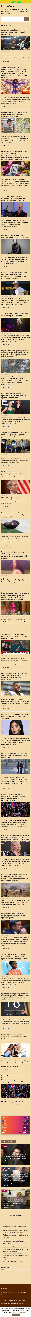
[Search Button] (26, 19)
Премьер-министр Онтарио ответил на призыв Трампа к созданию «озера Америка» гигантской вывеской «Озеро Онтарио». (15, 997)
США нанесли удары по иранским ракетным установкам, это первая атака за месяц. (14, 636)
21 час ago (5, 616)
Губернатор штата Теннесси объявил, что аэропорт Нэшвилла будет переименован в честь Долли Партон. (15, 837)
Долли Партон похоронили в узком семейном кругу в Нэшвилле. (14, 315)
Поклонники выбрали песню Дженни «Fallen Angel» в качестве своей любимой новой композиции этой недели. (15, 555)
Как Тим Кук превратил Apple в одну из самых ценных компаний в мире (14, 237)
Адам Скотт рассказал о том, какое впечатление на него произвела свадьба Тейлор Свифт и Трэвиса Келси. (15, 1158)
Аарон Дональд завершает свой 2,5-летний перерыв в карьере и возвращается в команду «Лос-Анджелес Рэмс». (14, 676)
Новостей (25, 1292)
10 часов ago (5, 374)
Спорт (21, 1298)
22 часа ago (5, 655)
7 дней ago (6, 1163)
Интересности (21, 1303)
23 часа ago (5, 696)
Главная (3, 1298)
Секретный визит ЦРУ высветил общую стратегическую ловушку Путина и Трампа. (13, 916)
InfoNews (16, 1)
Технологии (4, 1300)
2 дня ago (4, 1017)
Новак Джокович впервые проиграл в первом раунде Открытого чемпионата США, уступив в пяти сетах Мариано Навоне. (15, 276)
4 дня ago (6, 1185)
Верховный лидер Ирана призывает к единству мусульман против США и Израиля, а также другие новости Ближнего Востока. (15, 354)
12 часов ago (5, 454)
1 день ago (5, 818)
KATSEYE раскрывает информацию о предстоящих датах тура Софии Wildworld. (15, 716)
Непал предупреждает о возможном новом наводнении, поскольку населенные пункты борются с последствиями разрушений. (15, 596)
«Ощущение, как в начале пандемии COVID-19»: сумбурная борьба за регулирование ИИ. (14, 435)
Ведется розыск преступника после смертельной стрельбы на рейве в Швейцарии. (14, 755)
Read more (6, 61)
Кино (20, 1300)
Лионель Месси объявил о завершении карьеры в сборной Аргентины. (13, 32)
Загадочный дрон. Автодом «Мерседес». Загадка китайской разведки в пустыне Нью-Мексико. (14, 198)
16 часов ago (5, 495)
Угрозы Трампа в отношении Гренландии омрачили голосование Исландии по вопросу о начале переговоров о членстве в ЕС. (14, 1079)
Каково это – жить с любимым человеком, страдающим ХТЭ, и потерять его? (13, 515)
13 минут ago (5, 51)
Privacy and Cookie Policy (19, 1312)
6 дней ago (6, 1207)
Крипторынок (12, 1303)
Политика (15, 1298)
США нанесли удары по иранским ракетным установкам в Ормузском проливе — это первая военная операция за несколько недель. (14, 475)
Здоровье (4, 1303)
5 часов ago (5, 218)
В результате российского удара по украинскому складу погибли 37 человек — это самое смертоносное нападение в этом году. (14, 878)
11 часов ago (5, 415)
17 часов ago (5, 534)
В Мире (5, 1168)
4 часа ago (5, 134)
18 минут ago (5, 95)
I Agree (16, 1315)
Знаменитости (13, 1300)
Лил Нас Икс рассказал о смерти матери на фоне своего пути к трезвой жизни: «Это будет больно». (14, 957)
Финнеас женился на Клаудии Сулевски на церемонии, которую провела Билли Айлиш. (14, 396)
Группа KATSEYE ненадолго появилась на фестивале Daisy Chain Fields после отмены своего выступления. (14, 1038)
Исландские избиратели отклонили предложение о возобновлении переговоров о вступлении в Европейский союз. (14, 797)
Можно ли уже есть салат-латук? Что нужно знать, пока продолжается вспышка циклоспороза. (14, 114)
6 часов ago (5, 255)
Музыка (5, 1146)
